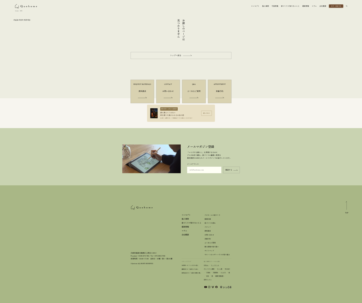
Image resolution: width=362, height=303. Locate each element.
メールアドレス (193, 164)
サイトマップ (209, 250)
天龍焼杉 (215, 272)
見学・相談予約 (336, 6)
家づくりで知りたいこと (290, 6)
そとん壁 (219, 269)
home (17, 10)
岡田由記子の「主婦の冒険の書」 (191, 273)
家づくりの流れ (210, 223)
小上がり (223, 272)
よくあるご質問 (210, 243)
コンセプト (255, 6)
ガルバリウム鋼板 (209, 269)
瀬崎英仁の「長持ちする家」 (190, 269)
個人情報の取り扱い (212, 246)
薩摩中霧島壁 (219, 276)
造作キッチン (208, 279)
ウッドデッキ (215, 265)
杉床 (207, 276)
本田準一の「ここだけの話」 (190, 265)
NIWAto (206, 265)
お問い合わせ (209, 235)
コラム (314, 6)
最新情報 (305, 6)
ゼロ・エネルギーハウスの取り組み (217, 254)
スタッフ (208, 227)
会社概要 (322, 6)
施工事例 (265, 6)
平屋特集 (275, 6)
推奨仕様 (208, 219)
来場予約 (208, 239)
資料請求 (208, 231)
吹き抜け (227, 269)
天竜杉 (208, 272)
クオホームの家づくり (212, 215)
